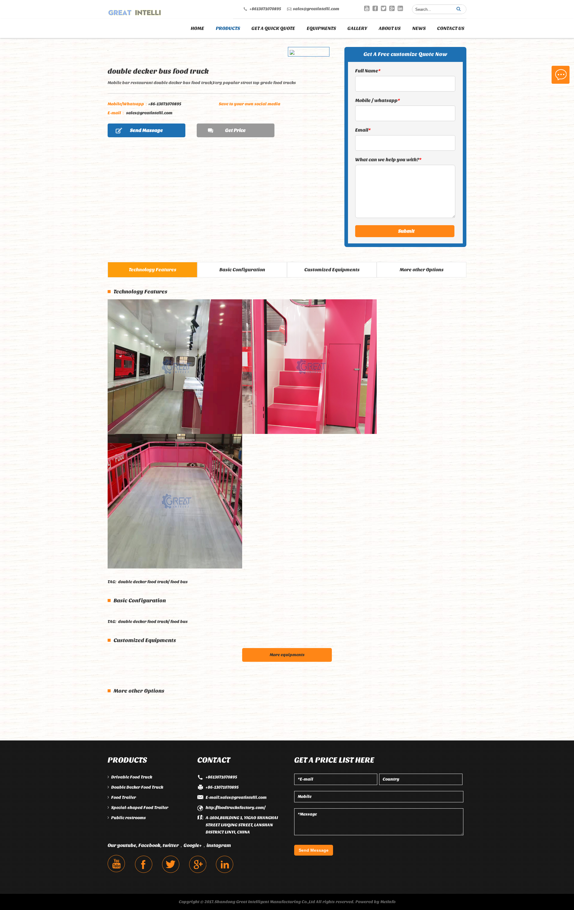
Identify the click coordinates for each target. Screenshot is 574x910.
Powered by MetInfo (375, 901)
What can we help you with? (388, 159)
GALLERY (357, 28)
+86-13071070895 (144, 103)
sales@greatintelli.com (316, 8)
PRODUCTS (228, 28)
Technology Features (152, 269)
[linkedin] (400, 8)
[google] (392, 8)
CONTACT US (450, 28)
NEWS (419, 28)
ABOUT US (390, 28)
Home (197, 28)
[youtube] (367, 8)
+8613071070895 (265, 8)
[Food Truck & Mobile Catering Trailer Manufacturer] (134, 10)
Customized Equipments (332, 269)
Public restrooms (128, 817)
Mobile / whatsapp (377, 100)
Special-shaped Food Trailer (139, 807)
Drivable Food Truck (131, 777)
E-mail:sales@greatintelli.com (236, 797)
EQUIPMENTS (321, 28)
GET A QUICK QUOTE (273, 28)
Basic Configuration (242, 269)
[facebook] (375, 8)
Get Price (235, 130)
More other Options (422, 269)
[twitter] (383, 8)
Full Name (368, 71)
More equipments (287, 654)
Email (363, 130)
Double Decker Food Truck (137, 787)
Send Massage (146, 130)
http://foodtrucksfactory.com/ (235, 807)
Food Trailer (123, 797)
